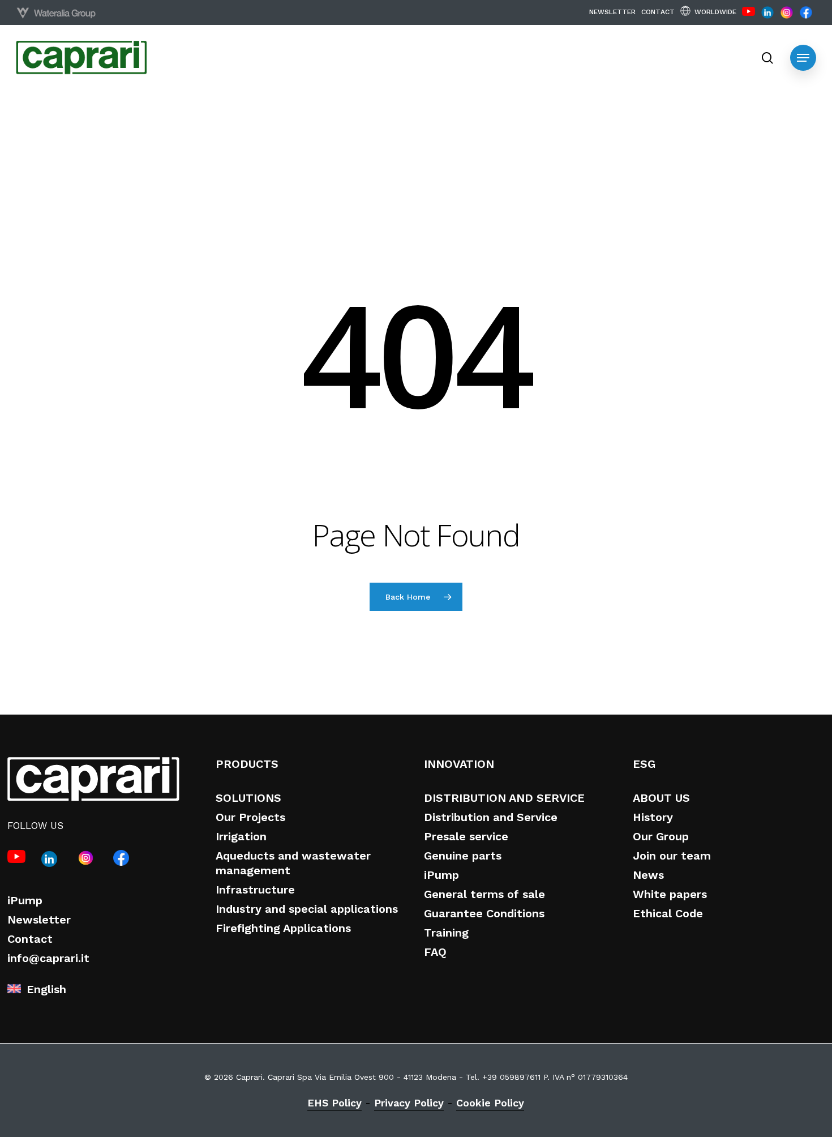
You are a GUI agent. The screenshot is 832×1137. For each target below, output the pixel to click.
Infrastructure (255, 889)
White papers (670, 894)
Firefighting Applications (283, 928)
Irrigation (241, 836)
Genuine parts (462, 855)
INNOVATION (459, 764)
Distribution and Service (490, 817)
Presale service (466, 836)
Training (446, 932)
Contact (30, 939)
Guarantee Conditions (484, 913)
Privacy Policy (409, 1103)
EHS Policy (334, 1103)
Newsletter (39, 919)
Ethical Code (668, 913)
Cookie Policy (490, 1103)
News (648, 875)
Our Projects (250, 817)
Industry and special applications (307, 909)
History (653, 817)
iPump (24, 900)
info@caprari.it (48, 958)
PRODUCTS (247, 764)
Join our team (672, 855)
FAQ (435, 952)
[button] (803, 57)
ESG (644, 764)
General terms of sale (484, 894)
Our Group (661, 836)
